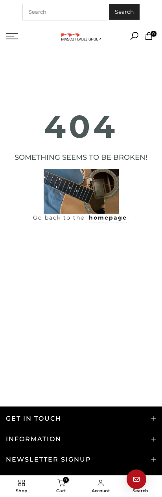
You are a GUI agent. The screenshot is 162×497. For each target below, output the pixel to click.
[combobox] (64, 12)
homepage (108, 217)
